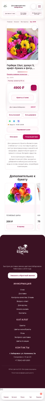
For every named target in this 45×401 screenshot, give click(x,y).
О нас (22, 289)
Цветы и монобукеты (22, 329)
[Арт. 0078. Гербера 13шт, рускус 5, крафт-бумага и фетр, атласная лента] (22, 44)
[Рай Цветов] (5, 6)
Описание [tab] (14, 137)
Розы (23, 333)
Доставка (22, 293)
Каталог (16, 22)
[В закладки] (34, 27)
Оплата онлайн (22, 309)
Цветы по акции (22, 341)
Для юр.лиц (22, 305)
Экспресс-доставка (23, 337)
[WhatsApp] (10, 121)
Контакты (22, 313)
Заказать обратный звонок (22, 275)
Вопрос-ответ (22, 301)
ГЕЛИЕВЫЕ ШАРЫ (13, 215)
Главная (9, 22)
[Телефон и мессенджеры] (33, 6)
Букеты (22, 325)
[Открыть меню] (39, 6)
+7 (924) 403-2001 (22, 360)
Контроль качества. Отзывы (22, 297)
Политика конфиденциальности (23, 373)
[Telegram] (14, 121)
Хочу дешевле (30, 115)
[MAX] (18, 121)
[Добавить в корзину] (34, 88)
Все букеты (24, 22)
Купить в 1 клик (23, 97)
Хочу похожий (14, 115)
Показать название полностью (17, 74)
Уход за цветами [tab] (31, 137)
